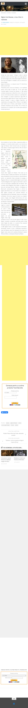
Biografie (3, 13)
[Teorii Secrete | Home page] (3, 3)
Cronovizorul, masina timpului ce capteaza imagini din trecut (6, 459)
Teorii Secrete (5, 22)
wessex (16, 425)
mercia (19, 422)
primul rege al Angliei (6, 425)
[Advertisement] (14, 41)
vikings (12, 425)
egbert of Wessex (14, 422)
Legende (14, 13)
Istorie (9, 13)
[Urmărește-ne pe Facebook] (14, 704)
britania (7, 422)
